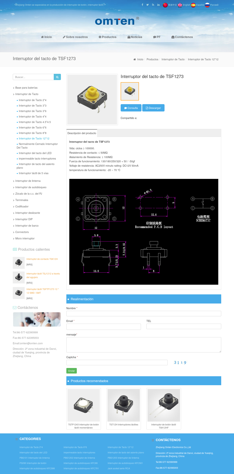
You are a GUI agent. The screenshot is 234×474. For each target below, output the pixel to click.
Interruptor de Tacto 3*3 (32, 105)
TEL (148, 321)
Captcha (72, 357)
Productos (109, 37)
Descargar (154, 108)
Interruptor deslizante (27, 213)
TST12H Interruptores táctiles (123, 424)
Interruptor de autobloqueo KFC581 (125, 462)
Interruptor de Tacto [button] (26, 94)
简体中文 (172, 4)
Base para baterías (26, 87)
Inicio (48, 37)
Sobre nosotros (77, 37)
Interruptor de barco (27, 225)
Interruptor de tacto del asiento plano (35, 165)
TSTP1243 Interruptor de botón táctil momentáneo (83, 426)
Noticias (136, 37)
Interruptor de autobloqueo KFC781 (81, 468)
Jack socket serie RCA (119, 468)
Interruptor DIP (24, 219)
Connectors (22, 232)
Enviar (71, 370)
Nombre (71, 308)
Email (70, 321)
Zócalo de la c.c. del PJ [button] (28, 193)
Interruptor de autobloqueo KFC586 (37, 468)
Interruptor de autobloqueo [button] (30, 187)
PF (159, 37)
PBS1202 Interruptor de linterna (79, 457)
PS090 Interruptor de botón (33, 462)
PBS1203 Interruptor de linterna (123, 457)
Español (200, 4)
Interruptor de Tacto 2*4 (32, 100)
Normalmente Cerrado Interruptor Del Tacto (37, 145)
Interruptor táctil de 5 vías (33, 173)
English (186, 4)
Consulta (132, 108)
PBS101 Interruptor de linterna (35, 457)
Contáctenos (184, 37)
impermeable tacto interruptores (37, 158)
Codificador (22, 206)
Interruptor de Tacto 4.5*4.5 (35, 122)
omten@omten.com (31, 343)
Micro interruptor (25, 238)
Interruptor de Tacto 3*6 (32, 111)
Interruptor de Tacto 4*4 (32, 116)
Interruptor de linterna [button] (28, 181)
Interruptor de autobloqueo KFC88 (81, 462)
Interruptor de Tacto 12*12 (203, 59)
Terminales (21, 200)
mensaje (71, 334)
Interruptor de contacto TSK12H (42, 258)
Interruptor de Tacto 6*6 (32, 127)
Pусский (214, 4)
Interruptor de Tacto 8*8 (32, 133)
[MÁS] (29, 264)
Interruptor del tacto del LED (35, 153)
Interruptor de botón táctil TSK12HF (163, 426)
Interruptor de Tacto (173, 59)
